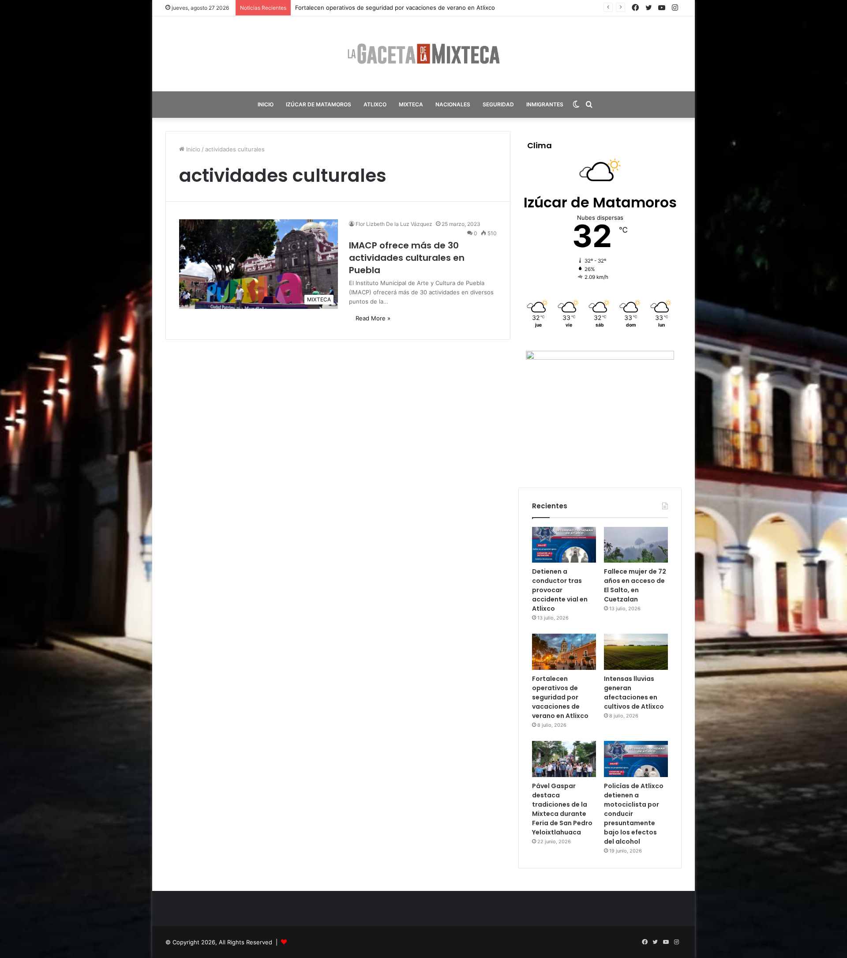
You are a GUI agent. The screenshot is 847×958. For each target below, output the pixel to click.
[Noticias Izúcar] (423, 54)
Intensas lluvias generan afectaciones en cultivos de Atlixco (634, 692)
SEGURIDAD (498, 104)
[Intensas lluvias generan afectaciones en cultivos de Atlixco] (636, 652)
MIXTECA (411, 104)
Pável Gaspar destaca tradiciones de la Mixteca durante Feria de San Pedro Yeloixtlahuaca (562, 809)
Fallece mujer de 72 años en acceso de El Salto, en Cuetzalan (635, 585)
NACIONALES (452, 104)
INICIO (266, 104)
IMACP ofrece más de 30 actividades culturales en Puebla (407, 257)
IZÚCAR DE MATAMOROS (318, 104)
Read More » (373, 318)
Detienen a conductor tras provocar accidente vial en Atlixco (560, 590)
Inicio (192, 149)
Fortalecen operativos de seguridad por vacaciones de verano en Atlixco (395, 7)
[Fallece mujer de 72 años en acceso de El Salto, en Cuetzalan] (636, 545)
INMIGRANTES (544, 104)
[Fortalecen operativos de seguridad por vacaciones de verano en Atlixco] (564, 652)
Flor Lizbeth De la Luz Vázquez (394, 224)
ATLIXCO (375, 104)
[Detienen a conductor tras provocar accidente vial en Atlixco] (564, 545)
